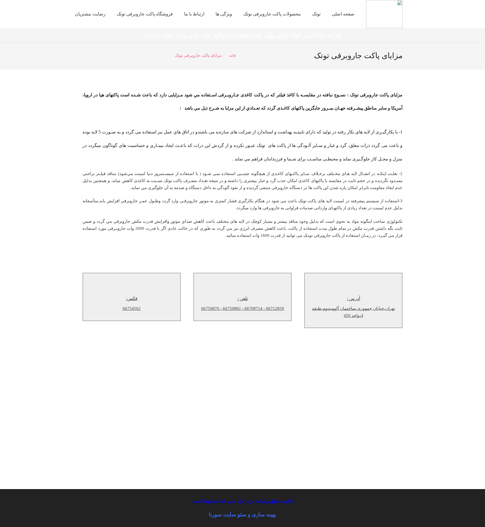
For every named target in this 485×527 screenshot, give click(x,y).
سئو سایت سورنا (227, 514)
